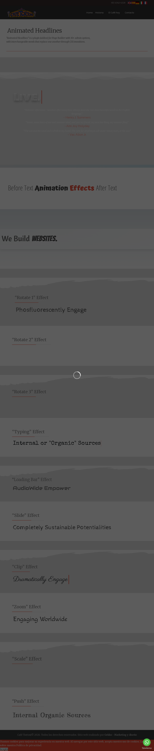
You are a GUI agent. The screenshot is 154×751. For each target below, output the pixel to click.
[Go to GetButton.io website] (147, 748)
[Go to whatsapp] (147, 742)
